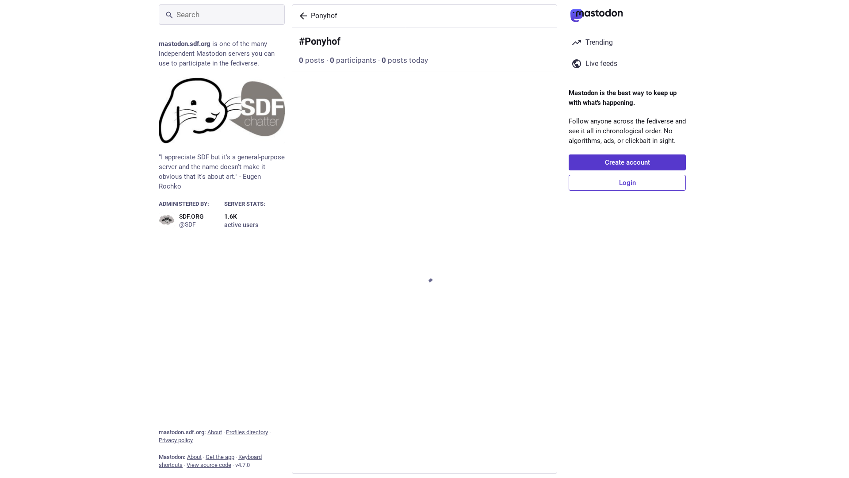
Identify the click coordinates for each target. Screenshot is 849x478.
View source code (209, 465)
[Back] (301, 16)
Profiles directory (247, 432)
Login (627, 183)
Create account (627, 162)
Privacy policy (176, 440)
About (214, 432)
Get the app (220, 457)
